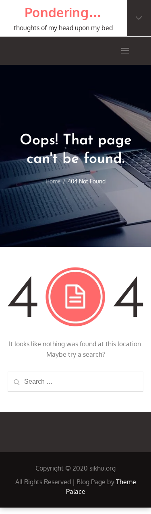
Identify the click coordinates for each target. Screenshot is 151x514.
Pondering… (63, 12)
